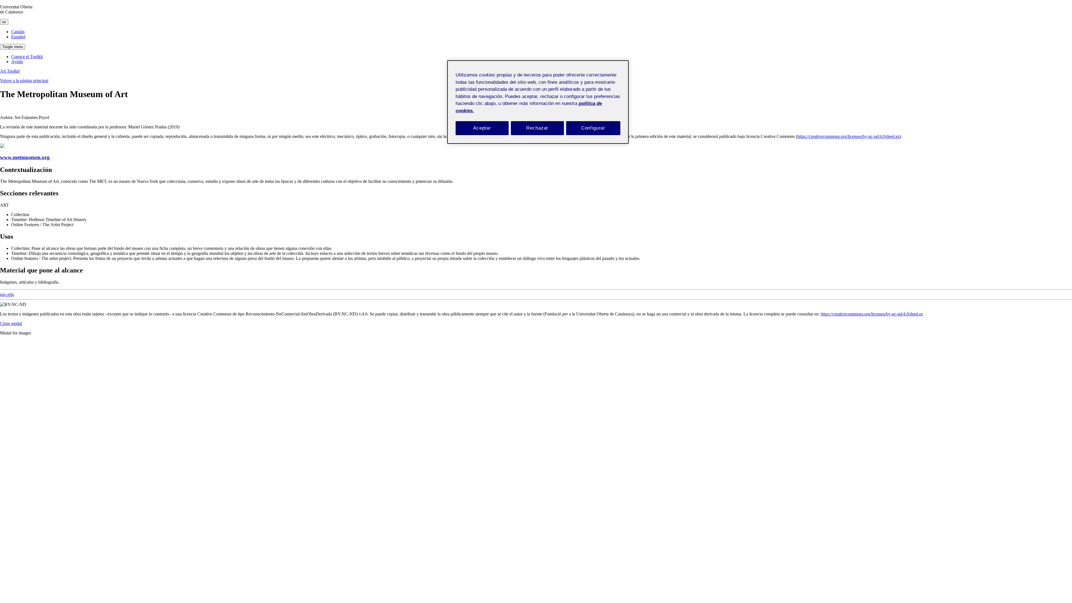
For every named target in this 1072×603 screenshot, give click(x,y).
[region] (538, 102)
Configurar (593, 128)
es (4, 22)
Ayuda (17, 61)
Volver (24, 80)
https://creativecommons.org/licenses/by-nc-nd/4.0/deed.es (848, 136)
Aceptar (482, 128)
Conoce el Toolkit (27, 56)
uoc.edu (7, 294)
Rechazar (537, 128)
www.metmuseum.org (25, 157)
